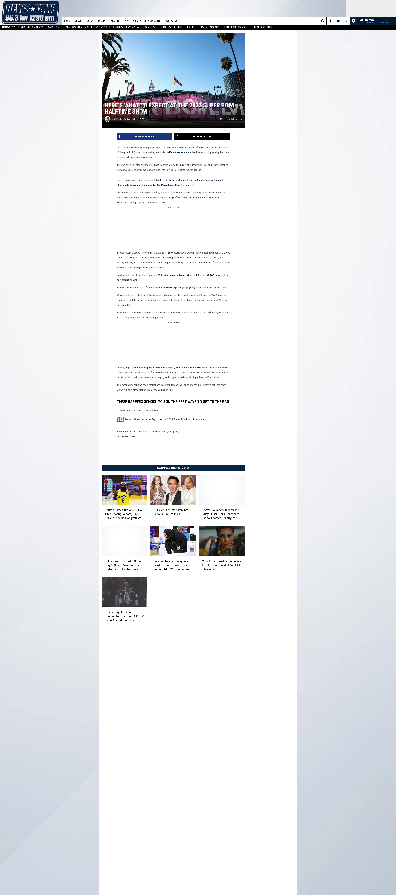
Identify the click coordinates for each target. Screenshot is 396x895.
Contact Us (171, 21)
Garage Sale (54, 27)
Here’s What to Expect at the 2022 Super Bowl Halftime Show (169, 419)
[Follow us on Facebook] (330, 21)
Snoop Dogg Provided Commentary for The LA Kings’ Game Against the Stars (124, 616)
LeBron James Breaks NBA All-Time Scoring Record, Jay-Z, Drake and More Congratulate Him (124, 514)
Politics (191, 27)
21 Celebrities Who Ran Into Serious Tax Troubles (170, 512)
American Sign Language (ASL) (178, 287)
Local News (150, 27)
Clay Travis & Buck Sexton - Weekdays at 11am (116, 27)
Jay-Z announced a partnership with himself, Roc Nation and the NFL (163, 367)
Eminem (134, 431)
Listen (89, 21)
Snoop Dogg (174, 431)
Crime (180, 27)
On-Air (78, 21)
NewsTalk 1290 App (209, 27)
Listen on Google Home (262, 27)
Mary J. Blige (161, 431)
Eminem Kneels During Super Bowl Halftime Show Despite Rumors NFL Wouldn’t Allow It (172, 565)
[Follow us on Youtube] (338, 21)
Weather (115, 21)
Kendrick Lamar (146, 431)
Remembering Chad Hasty (30, 27)
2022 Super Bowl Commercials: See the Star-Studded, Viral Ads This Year (221, 565)
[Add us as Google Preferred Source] (322, 21)
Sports (132, 436)
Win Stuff (138, 21)
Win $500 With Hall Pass (77, 27)
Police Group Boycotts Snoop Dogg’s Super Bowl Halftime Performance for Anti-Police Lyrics (123, 565)
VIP (126, 21)
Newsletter (154, 21)
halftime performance (179, 152)
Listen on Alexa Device (235, 27)
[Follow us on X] (346, 21)
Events (101, 21)
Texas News (166, 27)
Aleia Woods (117, 119)
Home (67, 21)
